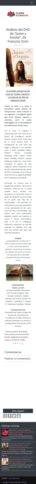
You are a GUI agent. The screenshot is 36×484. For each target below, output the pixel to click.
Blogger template (9, 482)
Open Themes (22, 482)
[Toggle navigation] (31, 3)
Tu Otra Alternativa (13, 478)
